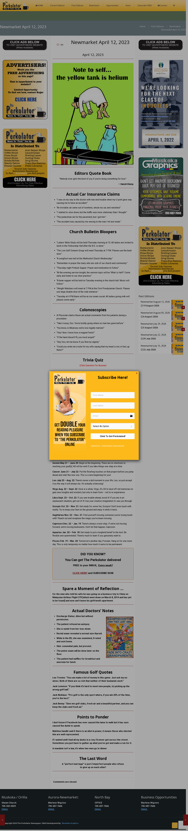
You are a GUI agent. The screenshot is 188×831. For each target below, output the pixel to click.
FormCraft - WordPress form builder (107, 446)
